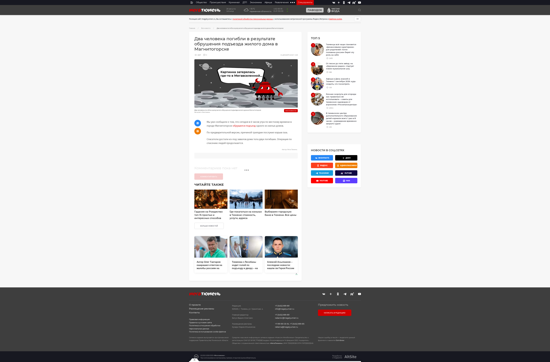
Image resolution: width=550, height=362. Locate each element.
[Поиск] (359, 10)
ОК (357, 19)
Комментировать (208, 176)
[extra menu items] (292, 2)
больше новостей (209, 226)
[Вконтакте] (333, 2)
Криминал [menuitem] (234, 2)
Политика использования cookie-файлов (207, 332)
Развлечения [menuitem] (282, 2)
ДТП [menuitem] (245, 2)
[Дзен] (338, 2)
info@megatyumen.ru (284, 309)
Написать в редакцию (334, 312)
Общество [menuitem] (201, 2)
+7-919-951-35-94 (282, 324)
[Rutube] (354, 2)
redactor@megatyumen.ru (286, 318)
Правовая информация (199, 319)
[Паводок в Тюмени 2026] (313, 10)
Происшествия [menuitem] (218, 2)
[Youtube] (359, 2)
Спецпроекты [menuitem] (305, 2)
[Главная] (205, 10)
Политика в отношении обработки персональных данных (204, 327)
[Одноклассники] (343, 2)
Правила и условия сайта (200, 322)
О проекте (195, 304)
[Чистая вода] (332, 10)
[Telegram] (348, 2)
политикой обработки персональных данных (253, 19)
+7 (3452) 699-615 (297, 324)
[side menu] (191, 2)
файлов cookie (335, 19)
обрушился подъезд (244, 125)
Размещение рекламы (201, 308)
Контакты (194, 312)
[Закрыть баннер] (194, 359)
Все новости (206, 28)
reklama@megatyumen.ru (286, 327)
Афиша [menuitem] (268, 2)
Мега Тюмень (292, 149)
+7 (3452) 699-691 (282, 306)
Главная (192, 28)
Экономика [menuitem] (256, 2)
